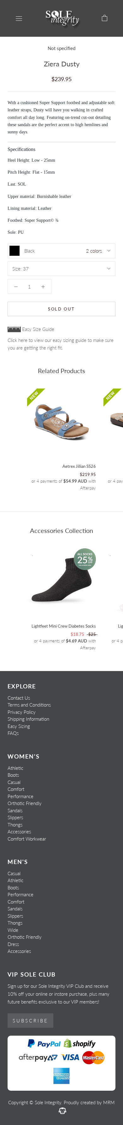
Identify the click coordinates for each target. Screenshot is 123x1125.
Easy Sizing (19, 726)
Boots (13, 775)
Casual (14, 782)
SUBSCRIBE (30, 1020)
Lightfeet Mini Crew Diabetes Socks (64, 626)
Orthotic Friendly (25, 803)
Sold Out (61, 308)
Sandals (15, 810)
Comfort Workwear (27, 839)
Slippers (15, 817)
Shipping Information (28, 719)
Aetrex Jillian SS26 (79, 466)
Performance (20, 796)
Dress (13, 944)
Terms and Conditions (29, 705)
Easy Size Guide (37, 329)
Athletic (15, 768)
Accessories (19, 831)
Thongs (15, 824)
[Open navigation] (19, 18)
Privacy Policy (22, 712)
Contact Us (19, 698)
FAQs (13, 733)
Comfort (16, 789)
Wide (13, 930)
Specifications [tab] (21, 149)
